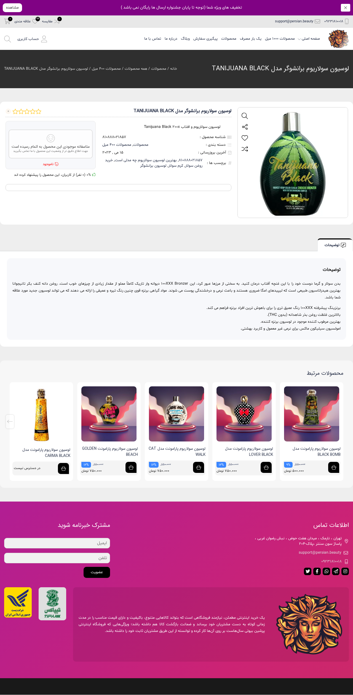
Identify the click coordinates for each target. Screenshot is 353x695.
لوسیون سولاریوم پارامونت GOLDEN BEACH (42, 452)
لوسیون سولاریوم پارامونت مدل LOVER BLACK (181, 452)
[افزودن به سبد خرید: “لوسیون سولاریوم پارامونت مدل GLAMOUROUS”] (333, 467)
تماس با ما (152, 38)
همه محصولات (136, 68)
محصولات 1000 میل (280, 38)
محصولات (228, 38)
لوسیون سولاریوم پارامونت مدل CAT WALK (109, 452)
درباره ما (171, 38)
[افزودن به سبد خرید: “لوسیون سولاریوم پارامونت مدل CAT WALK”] (131, 467)
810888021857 (190, 160)
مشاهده (12, 7)
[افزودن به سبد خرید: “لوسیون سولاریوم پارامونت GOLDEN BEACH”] (63, 467)
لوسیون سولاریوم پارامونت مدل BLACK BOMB (249, 452)
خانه (173, 68)
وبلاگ (185, 38)
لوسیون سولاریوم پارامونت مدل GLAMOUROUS (317, 452)
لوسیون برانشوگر (153, 165)
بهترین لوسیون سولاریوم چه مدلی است (146, 160)
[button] (32, 38)
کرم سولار (175, 165)
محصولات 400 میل (106, 68)
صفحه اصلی (311, 38)
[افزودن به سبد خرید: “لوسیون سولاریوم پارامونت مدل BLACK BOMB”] (266, 467)
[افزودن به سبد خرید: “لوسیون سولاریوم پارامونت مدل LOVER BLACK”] (198, 467)
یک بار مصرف (250, 38)
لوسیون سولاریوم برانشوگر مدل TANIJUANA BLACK (280, 69)
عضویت (97, 572)
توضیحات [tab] (332, 245)
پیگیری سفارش (205, 38)
